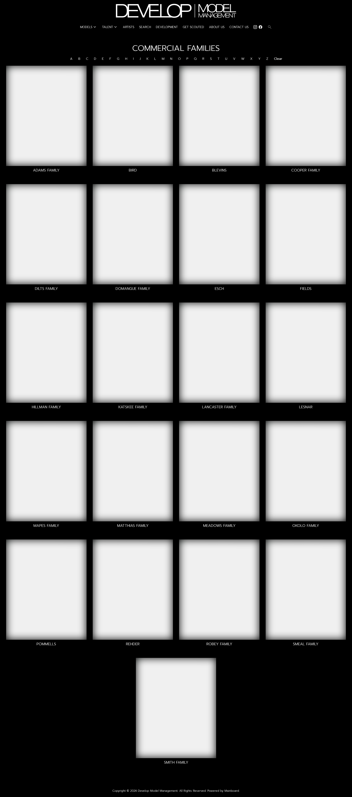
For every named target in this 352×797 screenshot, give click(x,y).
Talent (110, 27)
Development (167, 27)
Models (88, 27)
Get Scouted (193, 27)
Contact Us (239, 27)
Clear (278, 58)
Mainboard (231, 791)
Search (145, 27)
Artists (128, 27)
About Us (216, 27)
